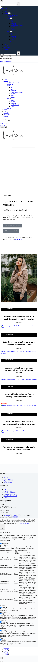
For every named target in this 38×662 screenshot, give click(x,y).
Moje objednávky (8, 481)
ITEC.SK (15, 517)
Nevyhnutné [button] (3, 542)
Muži (8, 98)
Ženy (8, 85)
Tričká (12, 100)
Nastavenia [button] (11, 523)
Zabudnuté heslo (8, 482)
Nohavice (13, 90)
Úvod (5, 79)
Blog (5, 111)
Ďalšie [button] (2, 638)
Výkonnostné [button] (4, 612)
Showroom (7, 114)
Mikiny (13, 93)
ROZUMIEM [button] (4, 523)
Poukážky (6, 113)
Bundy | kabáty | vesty (17, 92)
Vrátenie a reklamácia (10, 492)
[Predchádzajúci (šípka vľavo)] (0, 661)
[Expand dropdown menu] (9, 81)
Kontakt (6, 116)
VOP (5, 489)
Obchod (6, 81)
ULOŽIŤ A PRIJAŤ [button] (5, 645)
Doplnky (9, 108)
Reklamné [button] (3, 628)
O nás (5, 109)
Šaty (12, 89)
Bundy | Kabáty (15, 105)
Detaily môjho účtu (9, 479)
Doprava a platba (8, 491)
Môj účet (6, 477)
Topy (12, 87)
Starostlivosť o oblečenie (10, 496)
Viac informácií (24, 523)
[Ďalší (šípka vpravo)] (2, 661)
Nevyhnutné (5, 543)
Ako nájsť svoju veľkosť (10, 494)
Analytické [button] (3, 620)
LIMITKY (10, 84)
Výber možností (8, 308)
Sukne (12, 95)
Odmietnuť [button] (17, 523)
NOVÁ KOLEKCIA (13, 82)
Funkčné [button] (2, 605)
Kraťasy (13, 97)
